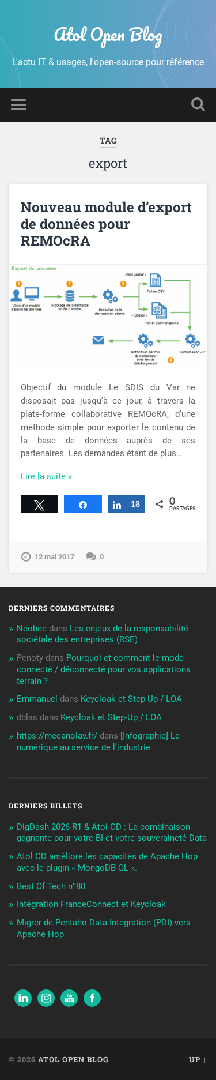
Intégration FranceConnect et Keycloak (91, 904)
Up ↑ (198, 1059)
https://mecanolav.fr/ (57, 736)
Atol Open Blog (108, 34)
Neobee (32, 628)
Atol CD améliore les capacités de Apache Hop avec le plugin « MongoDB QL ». (107, 862)
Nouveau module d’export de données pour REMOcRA (106, 224)
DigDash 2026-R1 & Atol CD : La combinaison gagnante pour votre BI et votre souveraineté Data (112, 833)
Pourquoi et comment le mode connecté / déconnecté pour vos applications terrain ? (104, 669)
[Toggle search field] (198, 105)
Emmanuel (37, 699)
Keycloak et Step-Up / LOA (131, 699)
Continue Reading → (60, 476)
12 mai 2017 (54, 556)
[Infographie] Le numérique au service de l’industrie (98, 741)
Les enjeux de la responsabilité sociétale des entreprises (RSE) (102, 634)
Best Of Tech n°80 (51, 886)
